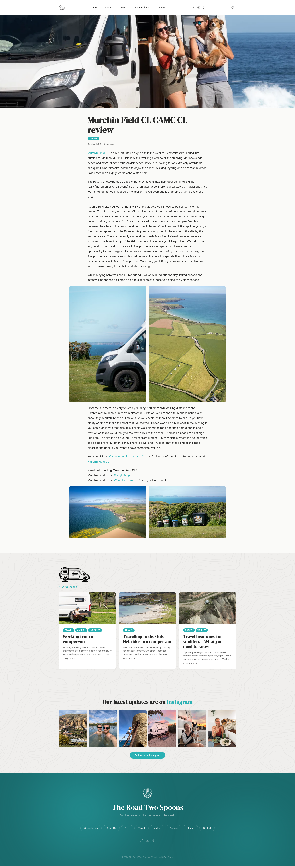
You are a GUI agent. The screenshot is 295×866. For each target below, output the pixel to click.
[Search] (233, 7)
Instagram (180, 702)
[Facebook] (203, 7)
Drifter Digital (167, 857)
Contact (161, 7)
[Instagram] (194, 7)
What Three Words (126, 480)
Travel (93, 138)
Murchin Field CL (98, 153)
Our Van (173, 828)
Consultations (141, 7)
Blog (94, 7)
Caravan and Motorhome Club (128, 456)
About (108, 7)
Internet (190, 828)
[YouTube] (198, 7)
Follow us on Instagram (147, 755)
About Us (111, 828)
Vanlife (157, 828)
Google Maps (122, 475)
